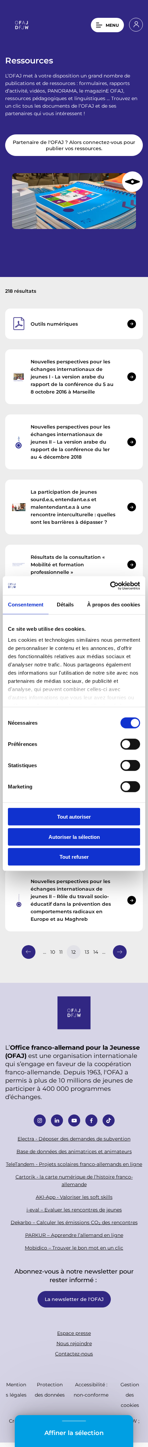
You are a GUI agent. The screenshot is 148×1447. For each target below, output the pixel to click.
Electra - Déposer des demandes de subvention (74, 1138)
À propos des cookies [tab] (113, 604)
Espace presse (74, 1333)
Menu (112, 25)
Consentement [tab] (25, 604)
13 (87, 952)
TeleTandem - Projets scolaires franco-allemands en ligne (74, 1164)
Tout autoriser (74, 817)
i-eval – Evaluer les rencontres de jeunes (74, 1209)
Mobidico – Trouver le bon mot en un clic (74, 1247)
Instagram (40, 1120)
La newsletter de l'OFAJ (74, 1299)
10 (52, 952)
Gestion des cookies (129, 1394)
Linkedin (57, 1120)
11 (61, 952)
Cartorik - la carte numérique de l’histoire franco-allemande (74, 1180)
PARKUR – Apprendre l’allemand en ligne (74, 1235)
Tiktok (109, 1120)
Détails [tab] (65, 604)
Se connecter (136, 25)
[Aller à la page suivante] (120, 952)
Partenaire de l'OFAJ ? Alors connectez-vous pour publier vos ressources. (74, 145)
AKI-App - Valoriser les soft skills (74, 1197)
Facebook (91, 1120)
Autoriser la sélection (74, 837)
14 (95, 952)
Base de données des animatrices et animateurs (74, 1151)
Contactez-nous (74, 1353)
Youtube (74, 1120)
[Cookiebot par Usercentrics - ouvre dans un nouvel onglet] (110, 585)
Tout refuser (74, 857)
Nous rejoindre (74, 1343)
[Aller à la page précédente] (28, 952)
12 (73, 952)
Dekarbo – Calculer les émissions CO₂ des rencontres (74, 1222)
